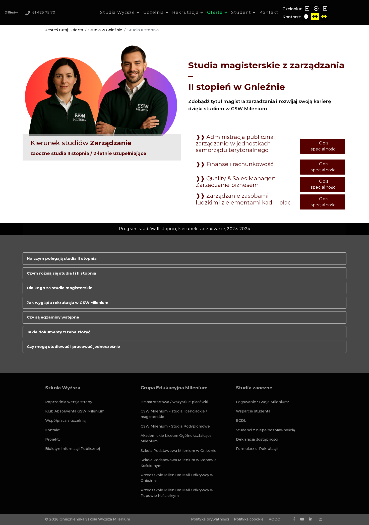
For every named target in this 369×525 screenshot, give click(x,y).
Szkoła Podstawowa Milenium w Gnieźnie (178, 450)
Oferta (215, 12)
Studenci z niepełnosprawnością (265, 430)
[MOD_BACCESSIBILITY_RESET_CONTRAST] (306, 17)
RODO (274, 519)
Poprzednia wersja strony (68, 402)
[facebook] (294, 519)
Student (241, 12)
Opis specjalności (323, 146)
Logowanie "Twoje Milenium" (262, 402)
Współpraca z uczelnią (65, 420)
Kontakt (269, 12)
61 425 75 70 (43, 12)
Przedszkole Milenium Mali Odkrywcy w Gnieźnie (177, 478)
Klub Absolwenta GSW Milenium (74, 411)
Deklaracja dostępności (257, 439)
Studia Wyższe (117, 12)
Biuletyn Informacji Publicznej (72, 448)
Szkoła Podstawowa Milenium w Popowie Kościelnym (179, 463)
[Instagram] (320, 519)
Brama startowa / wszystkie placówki (174, 402)
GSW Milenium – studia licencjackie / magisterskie (174, 414)
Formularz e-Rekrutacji (257, 448)
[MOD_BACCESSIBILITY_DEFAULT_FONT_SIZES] (316, 9)
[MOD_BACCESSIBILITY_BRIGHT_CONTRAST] (315, 17)
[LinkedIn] (310, 519)
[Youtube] (302, 519)
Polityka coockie (249, 519)
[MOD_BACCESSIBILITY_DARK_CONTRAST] (324, 17)
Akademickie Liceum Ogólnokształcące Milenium (176, 438)
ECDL (241, 420)
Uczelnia (153, 12)
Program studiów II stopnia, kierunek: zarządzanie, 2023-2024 (184, 228)
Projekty (52, 439)
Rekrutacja (185, 12)
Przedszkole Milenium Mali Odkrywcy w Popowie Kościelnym (177, 493)
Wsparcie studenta (253, 411)
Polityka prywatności (210, 519)
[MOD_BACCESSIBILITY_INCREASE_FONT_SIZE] (325, 9)
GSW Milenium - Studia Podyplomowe (175, 426)
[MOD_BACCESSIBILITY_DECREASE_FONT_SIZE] (307, 9)
